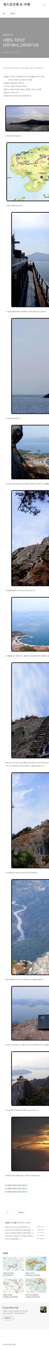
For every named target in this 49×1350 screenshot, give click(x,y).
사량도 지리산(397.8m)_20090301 (18, 1230)
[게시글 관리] (12, 1212)
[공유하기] (9, 1212)
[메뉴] (44, 4)
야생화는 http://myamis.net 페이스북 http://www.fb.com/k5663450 (15, 1312)
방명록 (12, 13)
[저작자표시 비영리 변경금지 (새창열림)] (29, 1213)
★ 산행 (13, 1223)
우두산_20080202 (12, 1239)
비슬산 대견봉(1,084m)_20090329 (18, 1233)
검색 (39, 5)
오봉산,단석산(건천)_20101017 (16, 1227)
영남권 (7, 1223)
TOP (44, 1346)
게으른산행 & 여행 (16, 4)
